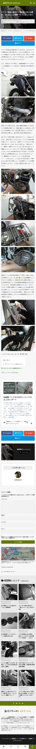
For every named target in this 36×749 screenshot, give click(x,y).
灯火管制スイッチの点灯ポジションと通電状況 (8, 606)
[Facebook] (7, 38)
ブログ (13, 22)
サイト (3, 528)
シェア (11, 747)
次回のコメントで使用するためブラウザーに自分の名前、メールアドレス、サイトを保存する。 (17, 537)
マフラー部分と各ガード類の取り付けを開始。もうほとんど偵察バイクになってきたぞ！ (26, 694)
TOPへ (32, 747)
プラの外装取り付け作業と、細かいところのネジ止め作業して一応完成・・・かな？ (26, 635)
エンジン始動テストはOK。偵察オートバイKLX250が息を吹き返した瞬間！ (9, 664)
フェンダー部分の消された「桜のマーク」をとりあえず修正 (26, 607)
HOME (4, 30)
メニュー (18, 747)
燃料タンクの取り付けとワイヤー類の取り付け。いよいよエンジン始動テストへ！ (8, 693)
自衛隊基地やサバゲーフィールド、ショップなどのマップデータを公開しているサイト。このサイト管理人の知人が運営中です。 (17, 562)
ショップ (25, 747)
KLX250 (20, 22)
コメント (4, 499)
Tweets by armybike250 (7, 567)
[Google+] (29, 38)
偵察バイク (25, 22)
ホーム (3, 747)
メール (3, 522)
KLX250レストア (7, 22)
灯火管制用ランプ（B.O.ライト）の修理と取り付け (8, 635)
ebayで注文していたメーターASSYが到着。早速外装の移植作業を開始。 (27, 664)
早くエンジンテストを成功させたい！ (13, 364)
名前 (3, 515)
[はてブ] (18, 43)
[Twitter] (18, 38)
